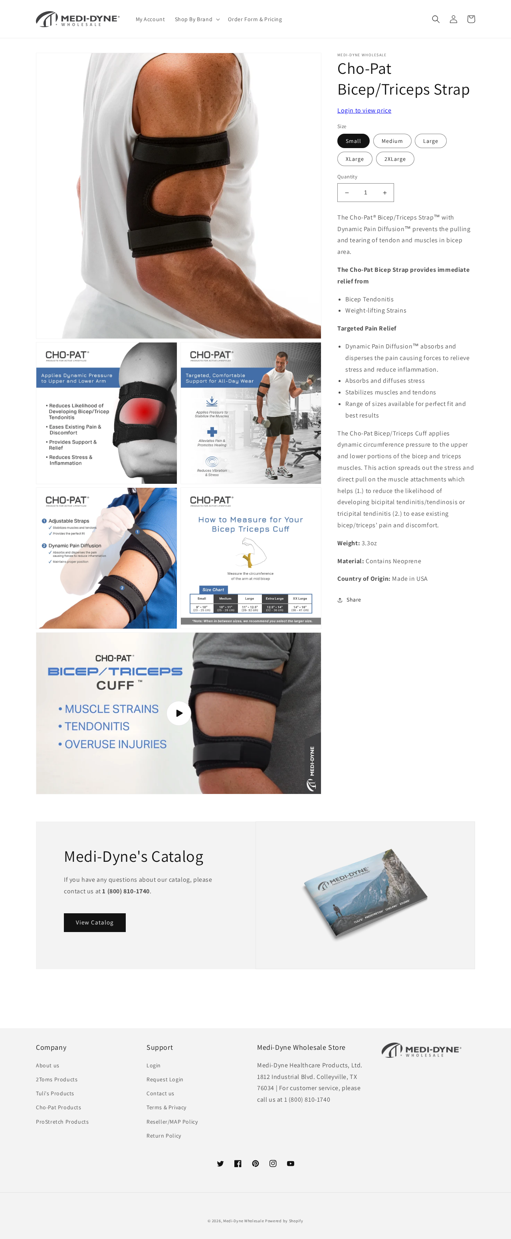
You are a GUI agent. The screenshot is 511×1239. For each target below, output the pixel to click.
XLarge (355, 159)
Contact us (160, 1093)
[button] (197, 19)
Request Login (165, 1079)
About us (47, 1065)
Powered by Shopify (284, 1220)
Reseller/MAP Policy (172, 1121)
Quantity (347, 177)
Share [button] (354, 600)
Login (154, 1065)
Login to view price (364, 110)
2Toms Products (56, 1079)
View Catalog (95, 922)
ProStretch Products (62, 1121)
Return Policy (164, 1135)
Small (353, 141)
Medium (392, 141)
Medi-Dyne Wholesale (243, 1220)
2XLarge (395, 159)
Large (430, 141)
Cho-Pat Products (58, 1107)
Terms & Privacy (166, 1107)
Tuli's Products (55, 1093)
